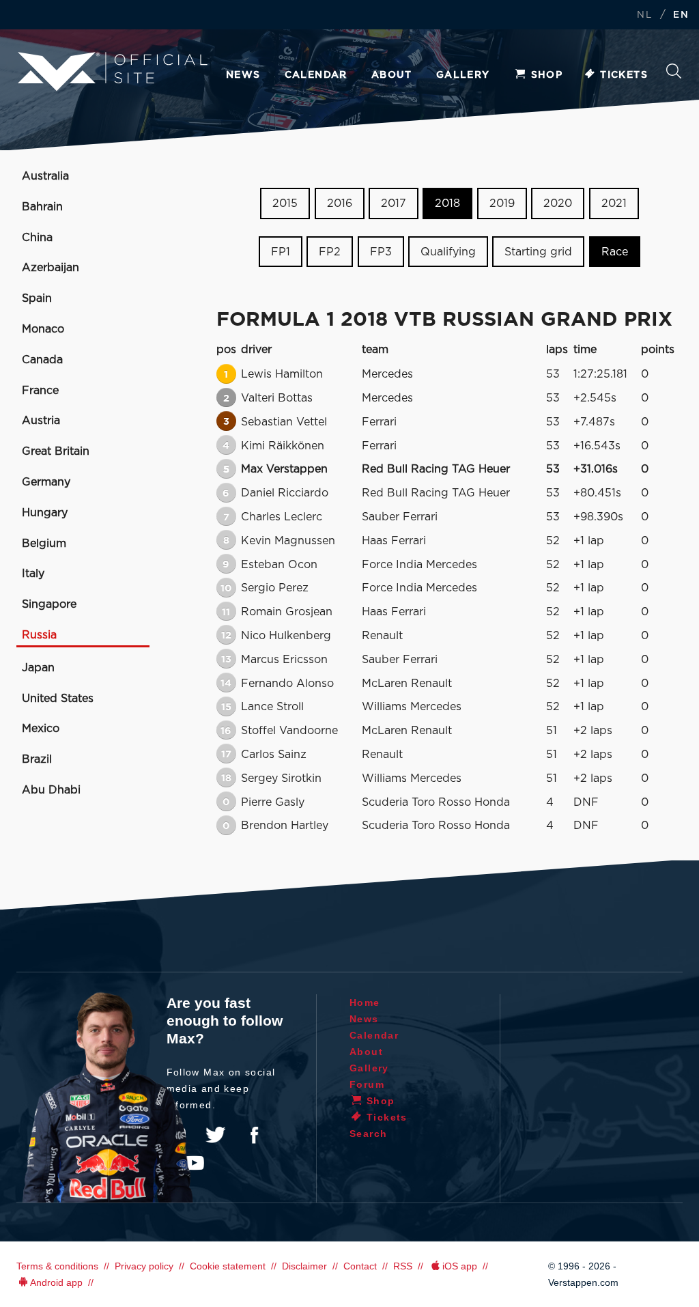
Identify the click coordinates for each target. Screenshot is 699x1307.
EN (681, 15)
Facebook (254, 1135)
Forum (367, 1084)
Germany (46, 482)
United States (58, 698)
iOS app (459, 1266)
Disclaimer (304, 1266)
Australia (45, 176)
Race (614, 252)
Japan (38, 667)
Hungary (45, 512)
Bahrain (42, 206)
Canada (42, 359)
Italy (33, 573)
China (37, 237)
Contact (360, 1266)
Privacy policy (144, 1266)
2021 (614, 203)
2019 (502, 203)
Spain (37, 298)
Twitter (216, 1135)
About (391, 75)
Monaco (43, 329)
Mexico (40, 728)
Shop (547, 75)
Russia (39, 635)
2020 (557, 203)
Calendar (316, 75)
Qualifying (448, 252)
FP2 (330, 252)
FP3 (381, 252)
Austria (41, 420)
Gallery (463, 75)
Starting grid (538, 252)
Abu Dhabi (51, 790)
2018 (447, 203)
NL (644, 15)
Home (365, 1002)
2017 (393, 203)
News (243, 75)
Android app (56, 1282)
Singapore (49, 604)
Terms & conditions (57, 1266)
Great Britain (55, 451)
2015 (285, 203)
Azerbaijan (50, 267)
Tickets (624, 75)
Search (673, 75)
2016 (339, 203)
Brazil (37, 759)
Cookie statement (228, 1266)
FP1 (280, 252)
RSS (402, 1266)
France (40, 390)
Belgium (44, 543)
